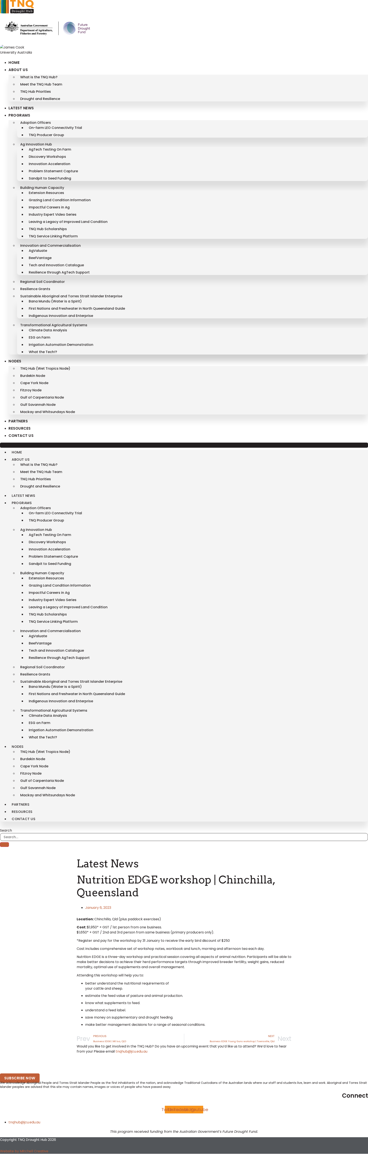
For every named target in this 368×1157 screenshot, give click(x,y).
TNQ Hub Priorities (35, 91)
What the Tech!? (43, 351)
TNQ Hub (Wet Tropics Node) (45, 368)
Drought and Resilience (40, 98)
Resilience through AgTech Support (59, 272)
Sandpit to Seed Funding (50, 178)
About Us (18, 69)
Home (14, 62)
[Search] (4, 844)
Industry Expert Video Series (52, 214)
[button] (184, 445)
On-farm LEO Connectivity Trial (55, 127)
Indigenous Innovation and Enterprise (61, 315)
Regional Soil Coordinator (42, 281)
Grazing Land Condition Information (60, 200)
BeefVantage (40, 257)
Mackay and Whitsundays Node (47, 411)
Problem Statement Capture (53, 171)
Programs (19, 115)
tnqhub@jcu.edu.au (131, 1051)
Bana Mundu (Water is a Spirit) (55, 301)
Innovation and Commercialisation (50, 245)
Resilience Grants (35, 288)
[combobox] (184, 837)
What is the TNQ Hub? (39, 77)
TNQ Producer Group (46, 135)
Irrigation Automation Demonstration (61, 344)
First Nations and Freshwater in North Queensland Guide (77, 308)
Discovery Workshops (47, 156)
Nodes (15, 361)
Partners (18, 421)
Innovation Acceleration (49, 163)
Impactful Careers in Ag (49, 207)
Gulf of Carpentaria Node (42, 397)
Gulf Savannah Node (38, 404)
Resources (20, 428)
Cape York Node (34, 382)
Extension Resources (46, 192)
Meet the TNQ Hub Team (41, 84)
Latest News (21, 108)
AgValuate (38, 250)
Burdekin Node (32, 375)
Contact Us (21, 435)
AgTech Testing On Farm (50, 149)
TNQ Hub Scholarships (48, 229)
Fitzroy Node (31, 390)
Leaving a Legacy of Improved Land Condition (68, 221)
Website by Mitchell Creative (24, 1151)
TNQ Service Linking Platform (53, 236)
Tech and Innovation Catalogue (56, 265)
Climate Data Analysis (48, 330)
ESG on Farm (39, 337)
